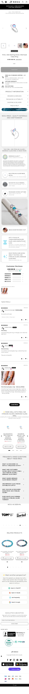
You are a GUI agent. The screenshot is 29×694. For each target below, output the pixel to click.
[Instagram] (14, 660)
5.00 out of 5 (18, 269)
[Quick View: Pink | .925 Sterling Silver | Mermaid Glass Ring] (7, 560)
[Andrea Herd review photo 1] (14, 378)
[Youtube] (21, 660)
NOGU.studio (14, 2)
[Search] (2, 2)
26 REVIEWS (19, 59)
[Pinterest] (17, 660)
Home (10, 12)
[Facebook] (7, 660)
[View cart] (26, 2)
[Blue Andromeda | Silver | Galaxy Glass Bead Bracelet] (7, 543)
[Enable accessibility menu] (6, 2)
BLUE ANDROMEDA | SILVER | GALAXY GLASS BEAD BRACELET (7, 552)
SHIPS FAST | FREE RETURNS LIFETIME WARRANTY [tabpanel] (15, 6)
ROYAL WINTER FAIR (16, 12)
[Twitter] (11, 660)
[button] (8, 274)
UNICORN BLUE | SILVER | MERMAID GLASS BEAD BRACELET (22, 552)
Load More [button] (14, 404)
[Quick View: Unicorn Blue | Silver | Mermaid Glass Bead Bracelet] (22, 561)
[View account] (23, 2)
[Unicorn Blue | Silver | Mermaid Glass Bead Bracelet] (21, 543)
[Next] (26, 28)
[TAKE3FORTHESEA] (14, 109)
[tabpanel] (8, 515)
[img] (4, 308)
